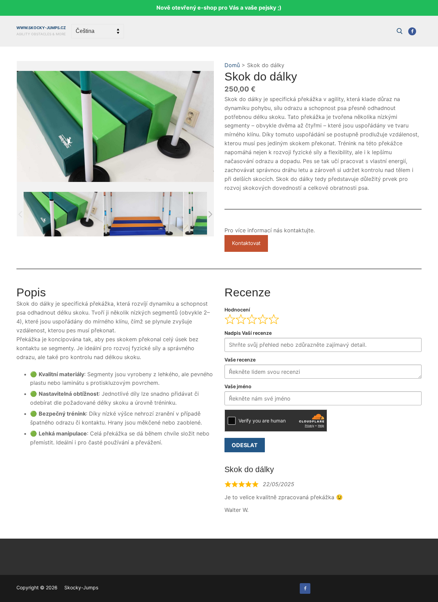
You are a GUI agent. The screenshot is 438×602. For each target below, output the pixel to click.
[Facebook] (412, 31)
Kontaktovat (246, 243)
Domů (232, 65)
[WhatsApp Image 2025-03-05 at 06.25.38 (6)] (63, 214)
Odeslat (245, 445)
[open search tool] (400, 31)
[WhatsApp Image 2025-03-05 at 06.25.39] (143, 214)
